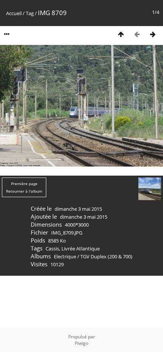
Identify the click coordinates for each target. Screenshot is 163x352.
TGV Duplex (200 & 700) (106, 256)
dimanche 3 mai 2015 (78, 208)
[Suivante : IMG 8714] (153, 34)
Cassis (52, 248)
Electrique (65, 256)
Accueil (14, 13)
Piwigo (81, 343)
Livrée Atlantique (80, 248)
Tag (30, 13)
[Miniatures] (121, 34)
